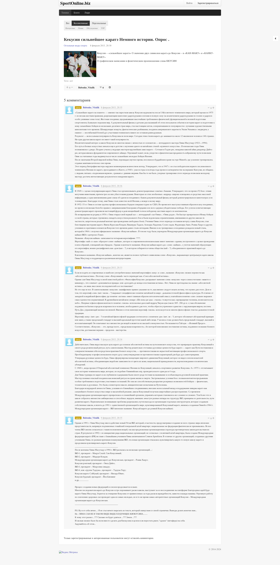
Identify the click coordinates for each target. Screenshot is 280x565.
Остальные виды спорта (75, 45)
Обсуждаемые (92, 28)
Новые (80, 28)
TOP (103, 28)
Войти (189, 3)
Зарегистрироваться (208, 3)
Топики (65, 12)
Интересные (70, 28)
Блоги (77, 12)
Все (67, 23)
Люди (87, 12)
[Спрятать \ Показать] (275, 38)
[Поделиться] (110, 87)
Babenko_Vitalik (86, 87)
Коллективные (81, 23)
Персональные (99, 23)
